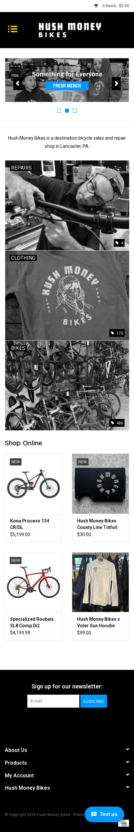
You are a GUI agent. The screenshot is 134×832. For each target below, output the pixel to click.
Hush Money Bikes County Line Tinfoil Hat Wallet (97, 524)
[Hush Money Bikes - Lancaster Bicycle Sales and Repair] (80, 29)
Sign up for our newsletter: (67, 686)
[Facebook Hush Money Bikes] (61, 721)
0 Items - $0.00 (115, 6)
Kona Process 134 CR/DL (29, 524)
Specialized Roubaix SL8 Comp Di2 (32, 622)
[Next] (116, 83)
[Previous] (17, 83)
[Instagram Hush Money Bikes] (73, 721)
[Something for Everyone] (67, 80)
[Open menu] (12, 28)
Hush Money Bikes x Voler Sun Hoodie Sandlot (98, 623)
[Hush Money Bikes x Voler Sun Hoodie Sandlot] (100, 582)
